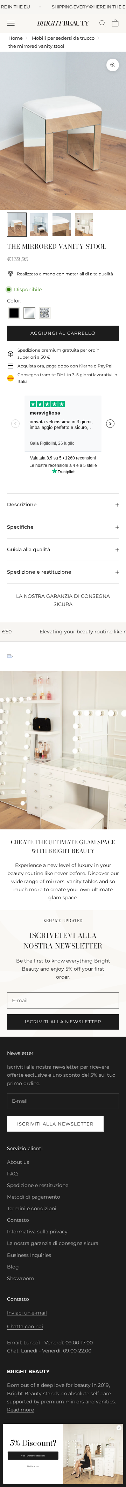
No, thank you (33, 1466)
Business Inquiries (29, 1255)
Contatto (18, 1220)
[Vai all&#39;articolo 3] (61, 225)
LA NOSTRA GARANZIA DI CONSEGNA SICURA (63, 600)
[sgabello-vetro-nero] (14, 313)
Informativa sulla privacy (37, 1231)
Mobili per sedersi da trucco (63, 38)
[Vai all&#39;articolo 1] (17, 225)
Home (15, 38)
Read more (20, 1410)
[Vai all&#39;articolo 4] (84, 225)
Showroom (20, 1278)
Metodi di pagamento (33, 1197)
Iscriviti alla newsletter (63, 1021)
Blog (13, 1267)
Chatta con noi (25, 1326)
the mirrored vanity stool (36, 46)
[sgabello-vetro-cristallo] (45, 313)
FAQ (12, 1173)
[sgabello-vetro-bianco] (29, 313)
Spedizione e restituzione (37, 1185)
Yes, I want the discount (32, 1455)
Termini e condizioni (31, 1208)
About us (18, 1162)
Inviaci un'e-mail (27, 1313)
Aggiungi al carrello (63, 333)
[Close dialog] (118, 1427)
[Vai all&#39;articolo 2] (39, 225)
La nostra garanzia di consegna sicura (52, 1243)
